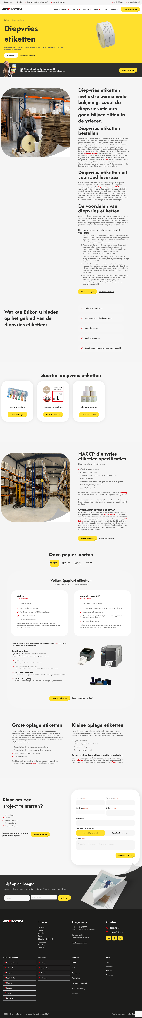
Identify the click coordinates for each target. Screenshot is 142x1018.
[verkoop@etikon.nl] (126, 2)
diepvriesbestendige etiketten (109, 187)
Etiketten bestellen (60, 9)
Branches (86, 9)
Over (96, 9)
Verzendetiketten (12, 963)
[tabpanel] (71, 640)
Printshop (44, 978)
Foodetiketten (11, 978)
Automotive (10, 968)
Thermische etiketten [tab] (66, 563)
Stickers (9, 983)
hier (106, 159)
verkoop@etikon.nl (134, 2)
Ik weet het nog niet (90, 833)
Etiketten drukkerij (45, 939)
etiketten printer (90, 153)
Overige (75, 9)
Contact (105, 9)
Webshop (114, 9)
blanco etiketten (110, 514)
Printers (43, 963)
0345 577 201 (118, 2)
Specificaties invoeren (120, 833)
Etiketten (7, 20)
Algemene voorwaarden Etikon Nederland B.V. (32, 1014)
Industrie (9, 973)
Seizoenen (9, 988)
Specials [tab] (89, 562)
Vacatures (42, 942)
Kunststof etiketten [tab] (77, 563)
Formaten (9, 998)
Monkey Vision (134, 1014)
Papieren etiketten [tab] (53, 563)
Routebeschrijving (79, 943)
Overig (40, 930)
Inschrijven (64, 898)
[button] (17, 414)
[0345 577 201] (112, 2)
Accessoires (45, 968)
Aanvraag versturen (125, 855)
